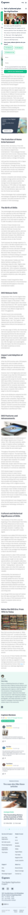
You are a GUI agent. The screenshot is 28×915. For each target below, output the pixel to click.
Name (6, 57)
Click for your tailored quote (15, 71)
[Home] (7, 2)
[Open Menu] (26, 3)
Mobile (7, 63)
